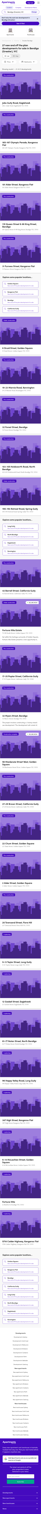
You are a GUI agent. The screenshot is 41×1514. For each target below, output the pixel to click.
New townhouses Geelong (20, 1435)
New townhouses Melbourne (20, 1415)
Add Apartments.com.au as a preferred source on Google (22, 1459)
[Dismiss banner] (37, 19)
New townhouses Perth (20, 1427)
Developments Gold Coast (20, 1341)
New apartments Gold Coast (20, 1376)
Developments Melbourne (20, 1345)
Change (34, 12)
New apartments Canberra (20, 1388)
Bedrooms (28, 62)
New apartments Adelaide (20, 1396)
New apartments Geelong (20, 1400)
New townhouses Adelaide (20, 1431)
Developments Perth (20, 1357)
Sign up (30, 3)
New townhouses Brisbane (20, 1419)
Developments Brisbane (20, 1349)
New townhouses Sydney (20, 1407)
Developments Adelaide (20, 1360)
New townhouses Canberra (21, 1423)
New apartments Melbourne (20, 1380)
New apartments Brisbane (20, 1384)
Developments (6, 40)
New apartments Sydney (20, 1372)
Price (9, 62)
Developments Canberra (20, 1353)
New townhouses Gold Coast (20, 1411)
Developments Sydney (20, 1337)
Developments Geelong (20, 1364)
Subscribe (20, 1482)
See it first (21, 23)
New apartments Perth (20, 1392)
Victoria (16, 40)
